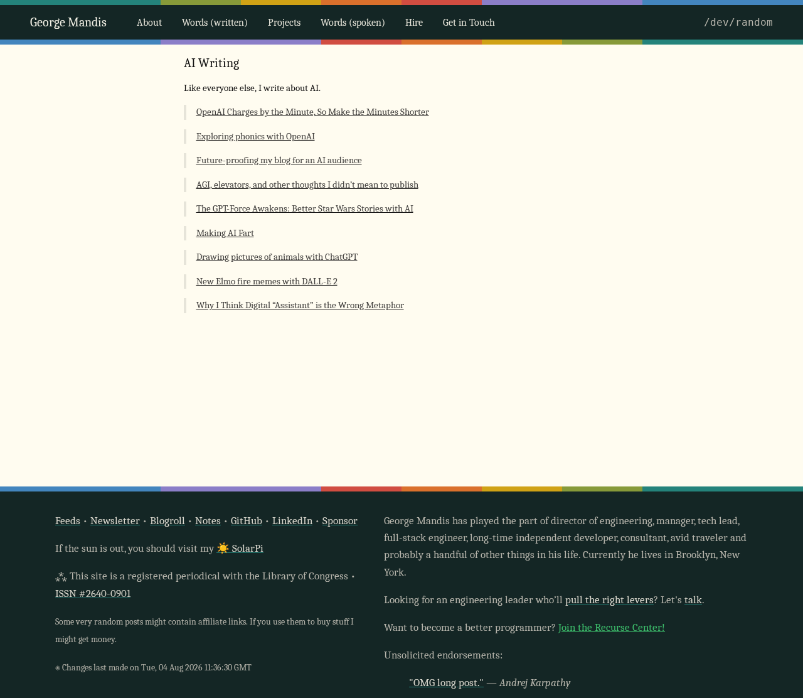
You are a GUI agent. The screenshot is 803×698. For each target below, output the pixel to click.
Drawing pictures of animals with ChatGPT (277, 257)
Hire (414, 22)
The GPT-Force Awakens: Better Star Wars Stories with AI (304, 208)
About (149, 22)
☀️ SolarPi (239, 548)
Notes (208, 521)
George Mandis (68, 22)
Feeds (67, 521)
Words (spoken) (353, 22)
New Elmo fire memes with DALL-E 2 (267, 281)
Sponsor (340, 521)
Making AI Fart (225, 233)
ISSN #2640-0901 (92, 593)
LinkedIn (292, 521)
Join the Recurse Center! (611, 627)
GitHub (246, 521)
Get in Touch (469, 22)
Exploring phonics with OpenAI (255, 136)
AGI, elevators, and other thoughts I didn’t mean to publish (307, 185)
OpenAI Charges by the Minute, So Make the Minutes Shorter (312, 112)
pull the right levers (609, 600)
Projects (284, 22)
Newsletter (115, 521)
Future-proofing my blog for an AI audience (279, 160)
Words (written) (215, 22)
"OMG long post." (446, 683)
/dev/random (738, 22)
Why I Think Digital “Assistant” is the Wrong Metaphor (300, 305)
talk (693, 600)
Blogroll (167, 521)
